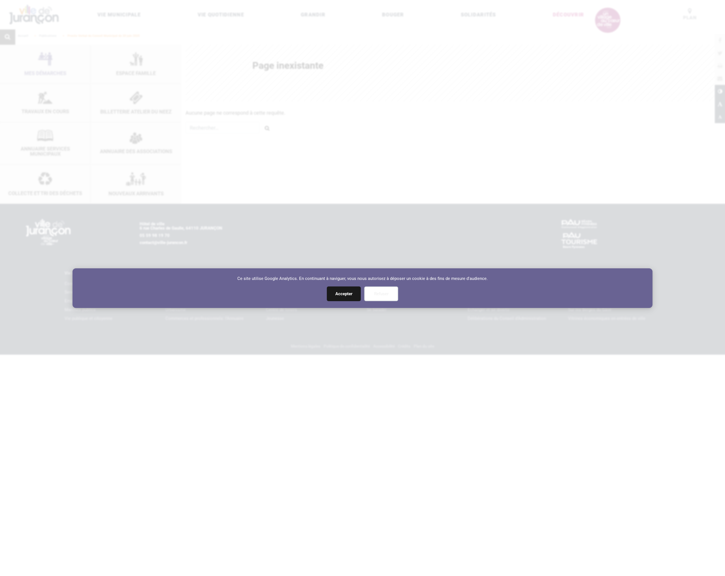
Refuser (381, 293)
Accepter (343, 293)
